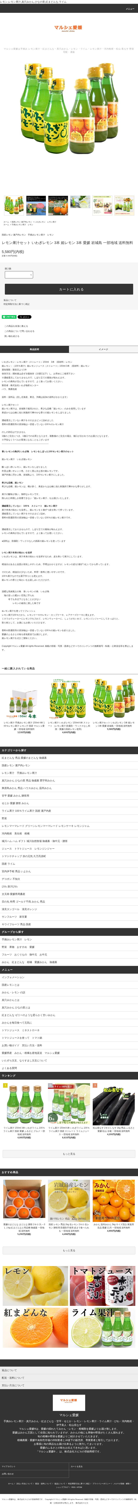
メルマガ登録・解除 (121, 1484)
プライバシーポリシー (102, 1484)
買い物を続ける (11, 336)
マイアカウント (9, 1466)
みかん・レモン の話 (13, 992)
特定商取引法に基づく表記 (16, 304)
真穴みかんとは (10, 1000)
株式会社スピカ (69, 1455)
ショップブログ (62, 1487)
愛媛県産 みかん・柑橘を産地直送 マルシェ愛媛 (31, 1052)
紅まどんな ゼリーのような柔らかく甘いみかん (28, 1015)
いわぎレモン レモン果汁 (45, 222)
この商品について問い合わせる (19, 331)
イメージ (103, 349)
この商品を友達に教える (16, 326)
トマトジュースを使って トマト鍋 (22, 1037)
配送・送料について (43, 1484)
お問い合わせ (8, 1474)
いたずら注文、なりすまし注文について (24, 1060)
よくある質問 (9, 1068)
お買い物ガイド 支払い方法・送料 (22, 1045)
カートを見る (77, 1466)
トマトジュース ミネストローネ (21, 1030)
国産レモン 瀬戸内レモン (22, 222)
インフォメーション (13, 977)
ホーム (6, 222)
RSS (73, 1487)
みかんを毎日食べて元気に (17, 1022)
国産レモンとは (10, 984)
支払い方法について (24, 1484)
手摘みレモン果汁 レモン (22, 225)
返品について (10, 300)
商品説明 (34, 349)
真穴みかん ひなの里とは (16, 1007)
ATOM (79, 1487)
